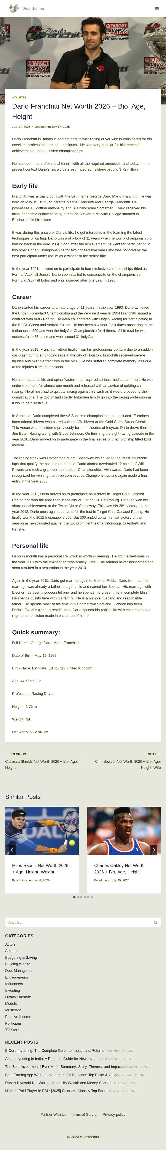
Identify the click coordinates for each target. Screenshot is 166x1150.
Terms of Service (84, 1115)
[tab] (74, 897)
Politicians (13, 1023)
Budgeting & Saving (21, 957)
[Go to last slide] (12, 850)
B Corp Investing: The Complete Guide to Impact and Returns (54, 1051)
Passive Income (18, 1017)
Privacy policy (114, 1115)
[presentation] (42, 831)
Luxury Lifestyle (18, 997)
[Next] (153, 850)
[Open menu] (157, 8)
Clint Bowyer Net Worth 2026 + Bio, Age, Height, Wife (128, 761)
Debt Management (20, 971)
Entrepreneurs (16, 977)
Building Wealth (17, 964)
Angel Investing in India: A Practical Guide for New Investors (54, 1059)
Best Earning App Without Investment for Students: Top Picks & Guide (61, 1075)
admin (20, 880)
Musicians (13, 1010)
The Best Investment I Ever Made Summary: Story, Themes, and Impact (63, 1067)
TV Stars (12, 1030)
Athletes (19, 97)
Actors (10, 944)
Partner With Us (53, 1115)
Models (11, 1004)
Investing (12, 990)
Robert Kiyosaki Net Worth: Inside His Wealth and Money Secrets (58, 1083)
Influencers (14, 984)
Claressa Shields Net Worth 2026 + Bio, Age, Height (41, 761)
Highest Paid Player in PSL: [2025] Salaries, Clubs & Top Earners (58, 1091)
